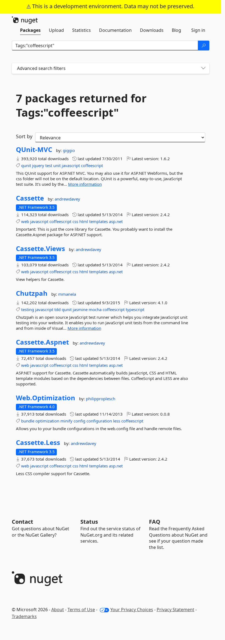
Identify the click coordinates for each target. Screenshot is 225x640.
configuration (99, 421)
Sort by (24, 136)
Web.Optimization (45, 398)
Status (89, 521)
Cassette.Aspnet (42, 342)
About (57, 610)
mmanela (67, 294)
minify (66, 421)
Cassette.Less (38, 442)
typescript (135, 309)
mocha (95, 309)
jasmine (80, 309)
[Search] (203, 45)
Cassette (30, 198)
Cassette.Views (40, 249)
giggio (69, 150)
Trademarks (24, 616)
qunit (26, 165)
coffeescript (92, 165)
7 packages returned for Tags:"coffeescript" (81, 105)
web (25, 221)
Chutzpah (31, 293)
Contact (22, 521)
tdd (57, 309)
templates (98, 221)
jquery (38, 165)
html (83, 221)
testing (27, 309)
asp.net (116, 221)
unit (57, 165)
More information (85, 184)
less (116, 421)
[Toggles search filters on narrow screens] (203, 68)
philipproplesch (100, 398)
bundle (27, 421)
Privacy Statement (175, 610)
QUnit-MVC (34, 149)
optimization (47, 421)
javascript (71, 165)
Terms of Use (81, 610)
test (48, 165)
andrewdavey (67, 199)
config (79, 421)
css (75, 221)
